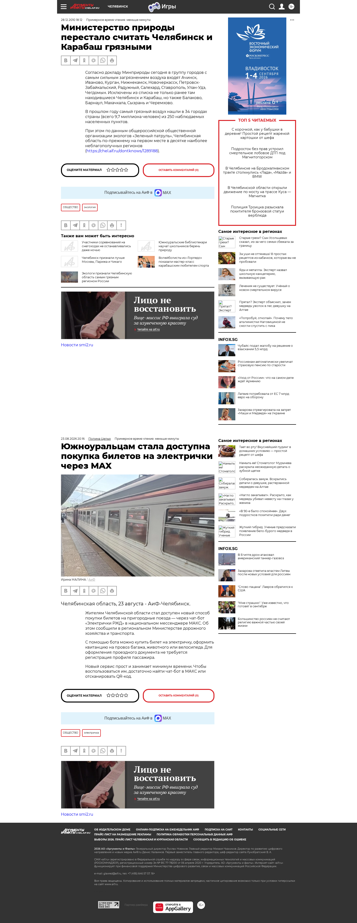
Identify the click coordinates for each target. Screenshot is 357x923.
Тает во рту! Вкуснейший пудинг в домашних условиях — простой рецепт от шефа (265, 451)
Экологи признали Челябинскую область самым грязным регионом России (107, 277)
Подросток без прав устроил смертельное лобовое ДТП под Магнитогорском (257, 153)
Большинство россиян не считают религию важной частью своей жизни (264, 622)
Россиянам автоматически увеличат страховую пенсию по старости (265, 363)
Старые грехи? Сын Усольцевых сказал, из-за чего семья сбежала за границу (266, 241)
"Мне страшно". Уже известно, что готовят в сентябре (263, 604)
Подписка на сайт (218, 829)
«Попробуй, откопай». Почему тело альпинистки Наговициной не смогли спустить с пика (266, 322)
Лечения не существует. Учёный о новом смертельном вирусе (264, 288)
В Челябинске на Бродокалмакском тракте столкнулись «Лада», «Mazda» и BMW (257, 172)
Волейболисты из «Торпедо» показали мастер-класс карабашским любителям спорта (184, 261)
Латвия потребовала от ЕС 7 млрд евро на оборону (263, 395)
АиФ (91, 579)
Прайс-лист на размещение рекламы (122, 834)
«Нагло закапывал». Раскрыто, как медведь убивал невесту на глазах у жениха (266, 499)
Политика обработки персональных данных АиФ (195, 834)
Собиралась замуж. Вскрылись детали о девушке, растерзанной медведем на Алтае (264, 483)
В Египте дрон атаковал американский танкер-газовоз (261, 556)
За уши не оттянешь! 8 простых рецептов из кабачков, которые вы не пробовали (267, 257)
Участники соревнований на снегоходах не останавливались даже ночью (106, 246)
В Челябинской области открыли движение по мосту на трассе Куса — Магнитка (257, 192)
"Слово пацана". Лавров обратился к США (265, 588)
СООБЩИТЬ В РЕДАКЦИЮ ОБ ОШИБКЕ (219, 839)
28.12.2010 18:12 (71, 20)
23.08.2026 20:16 (73, 438)
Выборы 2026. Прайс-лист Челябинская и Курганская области (141, 839)
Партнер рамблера (136, 904)
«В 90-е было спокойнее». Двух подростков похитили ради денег (264, 513)
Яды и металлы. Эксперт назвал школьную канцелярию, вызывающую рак (263, 273)
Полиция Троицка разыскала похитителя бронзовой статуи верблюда (257, 211)
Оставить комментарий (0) (179, 170)
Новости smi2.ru (77, 345)
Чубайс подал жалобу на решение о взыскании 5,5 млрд (265, 347)
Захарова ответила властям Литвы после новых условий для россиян (264, 572)
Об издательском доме (112, 829)
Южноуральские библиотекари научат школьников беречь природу (183, 246)
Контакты (245, 829)
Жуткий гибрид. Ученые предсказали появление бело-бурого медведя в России (267, 531)
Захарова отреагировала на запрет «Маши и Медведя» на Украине (264, 411)
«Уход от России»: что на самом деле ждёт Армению (266, 379)
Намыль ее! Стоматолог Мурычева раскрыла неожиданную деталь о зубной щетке (265, 467)
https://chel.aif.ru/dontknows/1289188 (122, 151)
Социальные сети (272, 829)
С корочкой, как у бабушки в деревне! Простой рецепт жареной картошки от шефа (257, 133)
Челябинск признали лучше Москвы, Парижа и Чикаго (103, 259)
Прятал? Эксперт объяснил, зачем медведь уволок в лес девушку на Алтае (265, 306)
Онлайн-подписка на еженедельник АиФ (167, 829)
